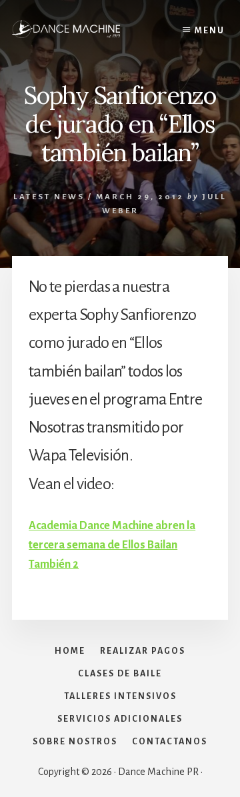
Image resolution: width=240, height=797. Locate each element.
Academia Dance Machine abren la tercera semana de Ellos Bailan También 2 (112, 545)
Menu (210, 30)
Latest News (49, 197)
